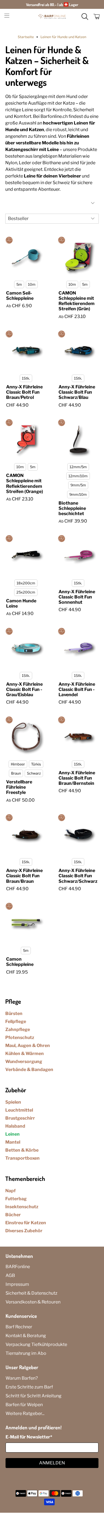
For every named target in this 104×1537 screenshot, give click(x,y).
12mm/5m (78, 467)
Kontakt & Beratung (26, 1335)
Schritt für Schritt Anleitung (34, 1395)
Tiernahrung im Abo (26, 1353)
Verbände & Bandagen (29, 1069)
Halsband (15, 1126)
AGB (10, 1275)
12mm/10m (78, 476)
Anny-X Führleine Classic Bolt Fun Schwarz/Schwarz (78, 876)
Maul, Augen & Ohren (27, 1045)
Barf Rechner (19, 1326)
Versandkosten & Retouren (33, 1302)
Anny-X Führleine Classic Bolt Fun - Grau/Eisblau (24, 689)
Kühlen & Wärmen (24, 1053)
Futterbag (16, 1198)
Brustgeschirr (20, 1118)
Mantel (12, 1142)
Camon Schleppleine (20, 961)
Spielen (13, 1102)
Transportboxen (22, 1158)
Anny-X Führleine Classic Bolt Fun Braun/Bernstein (77, 778)
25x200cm (25, 592)
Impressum (17, 1284)
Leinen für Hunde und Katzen (63, 37)
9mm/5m (78, 485)
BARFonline (18, 1266)
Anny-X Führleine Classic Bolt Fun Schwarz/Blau (77, 392)
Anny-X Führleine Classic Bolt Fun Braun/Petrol (24, 392)
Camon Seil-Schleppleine (20, 295)
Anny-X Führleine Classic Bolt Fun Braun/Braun (24, 876)
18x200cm (26, 583)
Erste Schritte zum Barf (29, 1387)
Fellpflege (15, 1021)
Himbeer (18, 764)
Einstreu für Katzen (25, 1222)
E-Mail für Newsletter (29, 1437)
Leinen (12, 1134)
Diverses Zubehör (23, 1230)
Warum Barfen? (22, 1378)
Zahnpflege (17, 1029)
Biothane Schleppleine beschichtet (72, 508)
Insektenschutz (21, 1206)
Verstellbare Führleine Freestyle (19, 787)
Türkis (36, 764)
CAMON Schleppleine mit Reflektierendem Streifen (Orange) (24, 483)
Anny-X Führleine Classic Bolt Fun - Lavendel (77, 689)
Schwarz (34, 773)
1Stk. (26, 378)
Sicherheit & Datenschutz (31, 1293)
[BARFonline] (52, 16)
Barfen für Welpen (24, 1404)
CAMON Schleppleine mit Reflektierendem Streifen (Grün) (77, 301)
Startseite (26, 37)
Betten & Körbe (22, 1150)
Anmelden (52, 1463)
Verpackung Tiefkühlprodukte (36, 1344)
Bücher (13, 1214)
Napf (10, 1190)
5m (19, 284)
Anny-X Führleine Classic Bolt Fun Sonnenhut (77, 597)
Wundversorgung (23, 1061)
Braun (16, 773)
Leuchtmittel (19, 1110)
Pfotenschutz (19, 1037)
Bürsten (13, 1013)
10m (31, 284)
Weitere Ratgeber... (25, 1413)
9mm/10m (78, 494)
